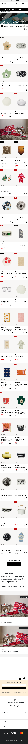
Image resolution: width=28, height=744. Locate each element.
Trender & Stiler (23, 627)
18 (14, 568)
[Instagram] (14, 705)
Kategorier (12, 26)
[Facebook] (10, 705)
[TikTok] (18, 705)
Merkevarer (3, 11)
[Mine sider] (16, 3)
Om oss (3, 726)
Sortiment (4, 717)
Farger (17, 26)
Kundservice (5, 712)
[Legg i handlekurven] (12, 62)
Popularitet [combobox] (19, 28)
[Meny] (26, 3)
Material (22, 26)
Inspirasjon (4, 722)
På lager (6, 26)
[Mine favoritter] (19, 3)
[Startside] (3, 4)
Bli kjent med (24, 597)
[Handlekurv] (23, 3)
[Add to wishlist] (10, 62)
